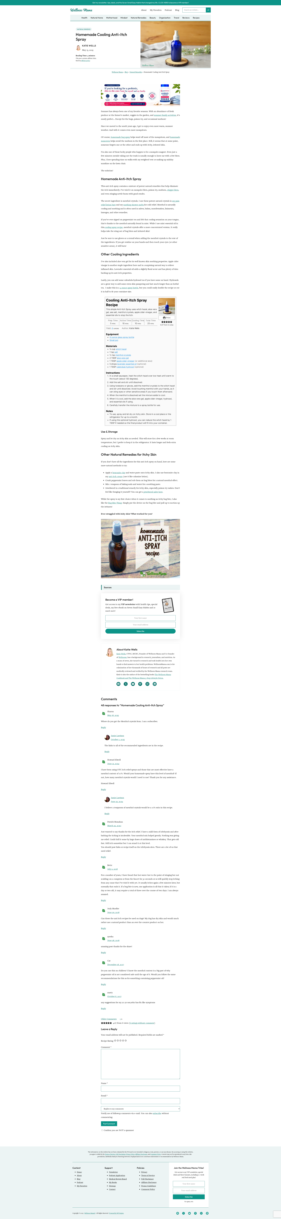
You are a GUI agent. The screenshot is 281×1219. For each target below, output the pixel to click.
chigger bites (172, 190)
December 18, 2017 (115, 964)
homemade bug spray (120, 137)
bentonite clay (119, 472)
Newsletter (113, 1172)
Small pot (114, 340)
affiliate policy (85, 61)
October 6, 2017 (114, 996)
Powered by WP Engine (116, 1213)
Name (104, 1083)
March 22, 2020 (114, 825)
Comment (106, 1047)
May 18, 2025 (113, 715)
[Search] (208, 10)
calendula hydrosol (125, 367)
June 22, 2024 (117, 801)
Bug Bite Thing (115, 502)
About (79, 1175)
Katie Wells (121, 654)
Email (104, 1095)
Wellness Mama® (89, 1213)
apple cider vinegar (125, 361)
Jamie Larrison (117, 735)
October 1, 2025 (118, 739)
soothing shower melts (133, 204)
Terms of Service (110, 1154)
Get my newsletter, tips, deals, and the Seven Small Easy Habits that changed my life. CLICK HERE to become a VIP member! (140, 3)
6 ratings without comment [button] (142, 1023)
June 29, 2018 (113, 912)
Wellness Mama (117, 72)
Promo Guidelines (148, 1186)
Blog (126, 72)
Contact (112, 1189)
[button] (162, 322)
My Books (113, 1182)
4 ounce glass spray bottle (122, 337)
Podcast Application (117, 1175)
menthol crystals (123, 355)
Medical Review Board (118, 1179)
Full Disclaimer (120, 1154)
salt (116, 352)
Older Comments (109, 1019)
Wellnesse (123, 657)
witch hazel (121, 349)
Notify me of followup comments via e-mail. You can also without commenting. (135, 1115)
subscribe (157, 1113)
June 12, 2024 (113, 763)
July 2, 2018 (112, 869)
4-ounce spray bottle (129, 287)
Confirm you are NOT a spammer (118, 1130)
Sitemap (112, 1186)
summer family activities (165, 115)
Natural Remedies (83, 29)
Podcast (80, 1182)
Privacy (144, 1172)
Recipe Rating (107, 1040)
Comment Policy (155, 1154)
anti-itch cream (115, 476)
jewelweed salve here (153, 491)
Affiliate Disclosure (141, 1154)
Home (79, 1172)
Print (168, 318)
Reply (103, 727)
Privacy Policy (130, 1154)
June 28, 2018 (113, 940)
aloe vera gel (123, 358)
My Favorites (82, 1186)
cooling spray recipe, (113, 227)
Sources (108, 587)
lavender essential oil (127, 364)
